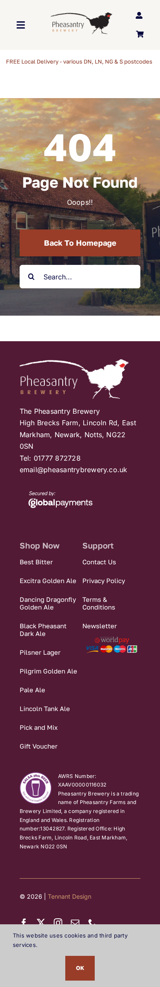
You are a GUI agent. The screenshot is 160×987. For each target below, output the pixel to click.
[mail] (75, 923)
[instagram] (58, 923)
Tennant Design (69, 896)
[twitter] (41, 923)
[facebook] (24, 923)
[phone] (92, 923)
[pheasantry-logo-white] (74, 362)
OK (80, 967)
